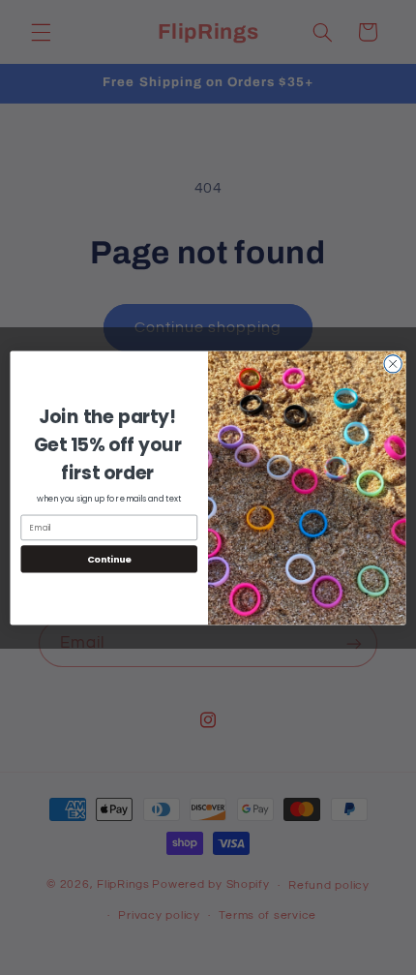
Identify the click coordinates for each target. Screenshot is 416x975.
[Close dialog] (392, 363)
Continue (109, 558)
